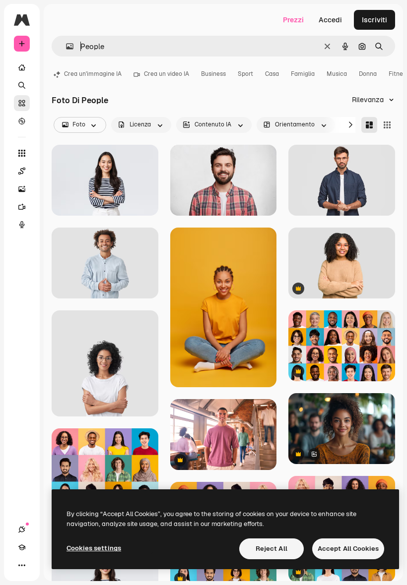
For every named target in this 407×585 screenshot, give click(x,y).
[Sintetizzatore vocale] (22, 225)
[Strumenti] (22, 153)
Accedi (330, 19)
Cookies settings (94, 548)
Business (213, 74)
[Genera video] (22, 207)
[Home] (22, 67)
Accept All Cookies (348, 548)
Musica (337, 74)
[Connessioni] (22, 529)
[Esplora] (22, 121)
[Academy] (22, 547)
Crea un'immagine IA (93, 74)
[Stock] (22, 103)
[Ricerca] (22, 85)
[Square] (387, 125)
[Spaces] (22, 171)
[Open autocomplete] (65, 46)
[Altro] (22, 565)
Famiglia (303, 74)
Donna (368, 74)
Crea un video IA (166, 74)
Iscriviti (374, 19)
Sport (245, 74)
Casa (272, 74)
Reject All (271, 548)
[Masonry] (369, 125)
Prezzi (293, 19)
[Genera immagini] (22, 189)
